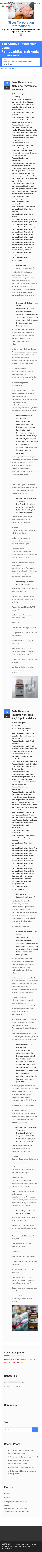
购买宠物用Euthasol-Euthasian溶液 (22, 1467)
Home (5, 59)
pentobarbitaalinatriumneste (22, 229)
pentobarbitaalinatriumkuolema (23, 227)
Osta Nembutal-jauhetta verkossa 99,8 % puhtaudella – (24, 715)
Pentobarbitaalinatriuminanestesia (24, 206)
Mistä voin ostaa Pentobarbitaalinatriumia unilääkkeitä (22, 125)
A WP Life (21, 1546)
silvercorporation (22, 94)
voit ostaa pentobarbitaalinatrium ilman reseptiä (22, 252)
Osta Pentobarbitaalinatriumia (22, 132)
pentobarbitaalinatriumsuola (22, 239)
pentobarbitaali (17, 148)
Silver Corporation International (21, 24)
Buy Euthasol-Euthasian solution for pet (24, 1457)
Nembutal (24, 127)
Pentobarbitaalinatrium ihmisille (23, 163)
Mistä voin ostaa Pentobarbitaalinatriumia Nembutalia (24, 119)
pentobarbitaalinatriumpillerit (22, 232)
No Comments (19, 260)
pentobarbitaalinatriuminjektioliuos (24, 222)
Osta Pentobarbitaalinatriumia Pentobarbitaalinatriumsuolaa (22, 142)
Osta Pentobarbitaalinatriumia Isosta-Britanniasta (24, 137)
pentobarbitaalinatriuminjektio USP (24, 219)
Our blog (17, 97)
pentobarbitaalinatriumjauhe (22, 224)
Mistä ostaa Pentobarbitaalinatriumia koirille (23, 107)
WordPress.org (7, 1548)
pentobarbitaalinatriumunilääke (23, 242)
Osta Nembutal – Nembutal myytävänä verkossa (24, 86)
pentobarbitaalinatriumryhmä (22, 237)
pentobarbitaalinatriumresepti (22, 234)
